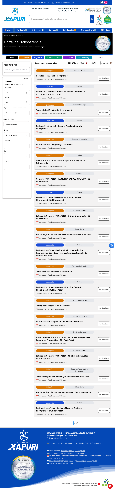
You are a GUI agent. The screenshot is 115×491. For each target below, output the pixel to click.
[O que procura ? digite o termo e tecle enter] (92, 19)
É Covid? (7, 141)
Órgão (6, 130)
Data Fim (7, 97)
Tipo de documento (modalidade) (15, 108)
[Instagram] (105, 2)
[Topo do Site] (110, 486)
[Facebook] (102, 2)
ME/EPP (6, 162)
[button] (21, 30)
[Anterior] (64, 423)
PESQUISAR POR (10, 65)
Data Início (7, 87)
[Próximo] (82, 423)
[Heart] (99, 484)
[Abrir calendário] (26, 93)
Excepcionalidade (9, 119)
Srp (5, 151)
